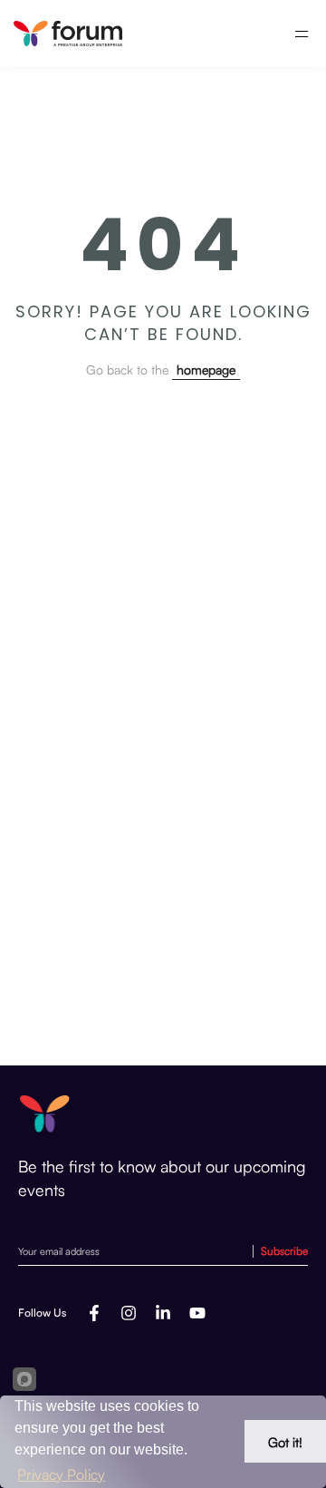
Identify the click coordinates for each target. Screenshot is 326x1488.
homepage (206, 369)
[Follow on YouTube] (197, 1313)
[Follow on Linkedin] (163, 1313)
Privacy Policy (61, 1474)
